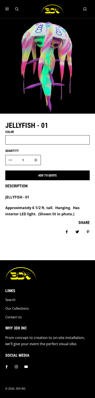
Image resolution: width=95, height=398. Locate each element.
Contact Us (13, 317)
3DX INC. (21, 388)
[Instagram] (16, 367)
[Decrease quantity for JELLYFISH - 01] (10, 160)
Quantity (12, 150)
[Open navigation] (10, 9)
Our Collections (17, 308)
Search (10, 299)
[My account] (85, 9)
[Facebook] (6, 367)
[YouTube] (26, 367)
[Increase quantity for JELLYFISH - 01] (36, 160)
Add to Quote (47, 175)
